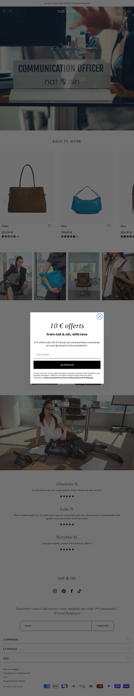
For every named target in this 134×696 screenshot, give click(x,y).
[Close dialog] (99, 316)
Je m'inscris (67, 365)
